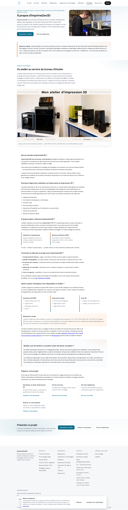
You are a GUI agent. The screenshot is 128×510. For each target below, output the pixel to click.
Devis (107, 3)
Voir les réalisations (43, 34)
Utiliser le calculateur (84, 427)
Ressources (98, 3)
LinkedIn (97, 457)
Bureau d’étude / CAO (45, 465)
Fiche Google (99, 454)
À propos (89, 3)
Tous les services (44, 454)
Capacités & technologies (67, 3)
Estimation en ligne (82, 457)
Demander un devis (25, 34)
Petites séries (43, 460)
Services (36, 3)
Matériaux (81, 3)
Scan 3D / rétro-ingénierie (47, 462)
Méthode (44, 3)
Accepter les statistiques (94, 502)
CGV (109, 507)
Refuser (79, 502)
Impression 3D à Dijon (64, 462)
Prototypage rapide (45, 457)
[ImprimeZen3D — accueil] (19, 3)
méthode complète (44, 278)
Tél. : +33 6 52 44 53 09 (83, 465)
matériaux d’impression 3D (69, 333)
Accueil (29, 3)
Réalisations (53, 3)
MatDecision (56, 335)
